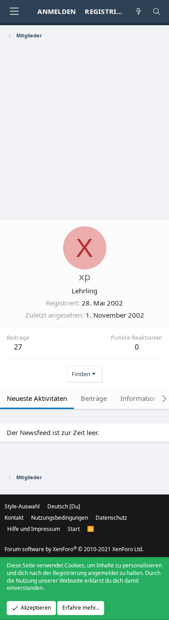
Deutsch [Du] (63, 506)
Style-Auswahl (22, 506)
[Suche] (156, 11)
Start (74, 529)
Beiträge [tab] (94, 398)
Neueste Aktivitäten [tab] (37, 398)
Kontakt (14, 517)
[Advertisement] (84, 130)
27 (18, 347)
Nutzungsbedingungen (59, 517)
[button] (14, 11)
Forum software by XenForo (74, 549)
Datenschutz (111, 517)
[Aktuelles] (138, 11)
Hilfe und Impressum (33, 529)
